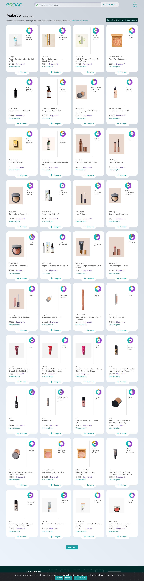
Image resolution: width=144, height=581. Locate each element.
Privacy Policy (80, 578)
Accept (59, 578)
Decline (68, 578)
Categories (110, 4)
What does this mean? (80, 20)
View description (14, 67)
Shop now (20, 64)
